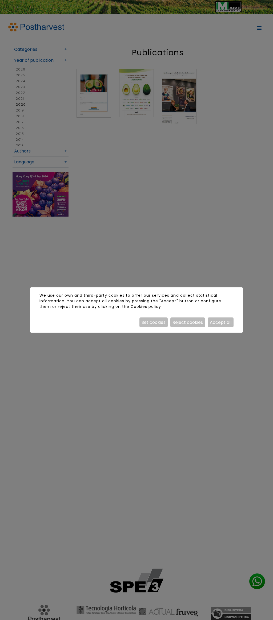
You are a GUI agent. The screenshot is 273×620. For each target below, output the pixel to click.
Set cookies (154, 322)
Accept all (220, 322)
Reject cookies (187, 322)
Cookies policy (146, 306)
